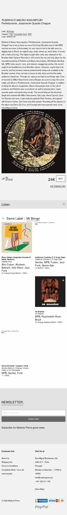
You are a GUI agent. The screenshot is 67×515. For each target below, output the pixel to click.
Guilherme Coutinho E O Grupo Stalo (50, 257)
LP (36, 268)
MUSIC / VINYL (21, 273)
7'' (2, 375)
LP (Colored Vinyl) (8, 273)
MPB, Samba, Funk (12, 373)
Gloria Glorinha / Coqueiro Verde (15, 366)
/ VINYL (7, 375)
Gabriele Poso (7, 261)
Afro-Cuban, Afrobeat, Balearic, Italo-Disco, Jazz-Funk (16, 267)
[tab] (33, 204)
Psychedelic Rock (20, 34)
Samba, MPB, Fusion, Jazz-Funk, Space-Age (50, 263)
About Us (5, 458)
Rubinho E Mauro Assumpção (22, 20)
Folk (11, 34)
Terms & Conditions (10, 465)
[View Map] (39, 489)
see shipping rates (57, 185)
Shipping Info (7, 462)
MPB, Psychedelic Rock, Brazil (48, 318)
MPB (30, 34)
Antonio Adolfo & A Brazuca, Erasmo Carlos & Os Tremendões (15, 369)
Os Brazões (39, 311)
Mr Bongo (10, 31)
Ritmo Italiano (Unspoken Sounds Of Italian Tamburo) (16, 258)
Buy (61, 178)
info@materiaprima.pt (44, 477)
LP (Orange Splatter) (42, 322)
